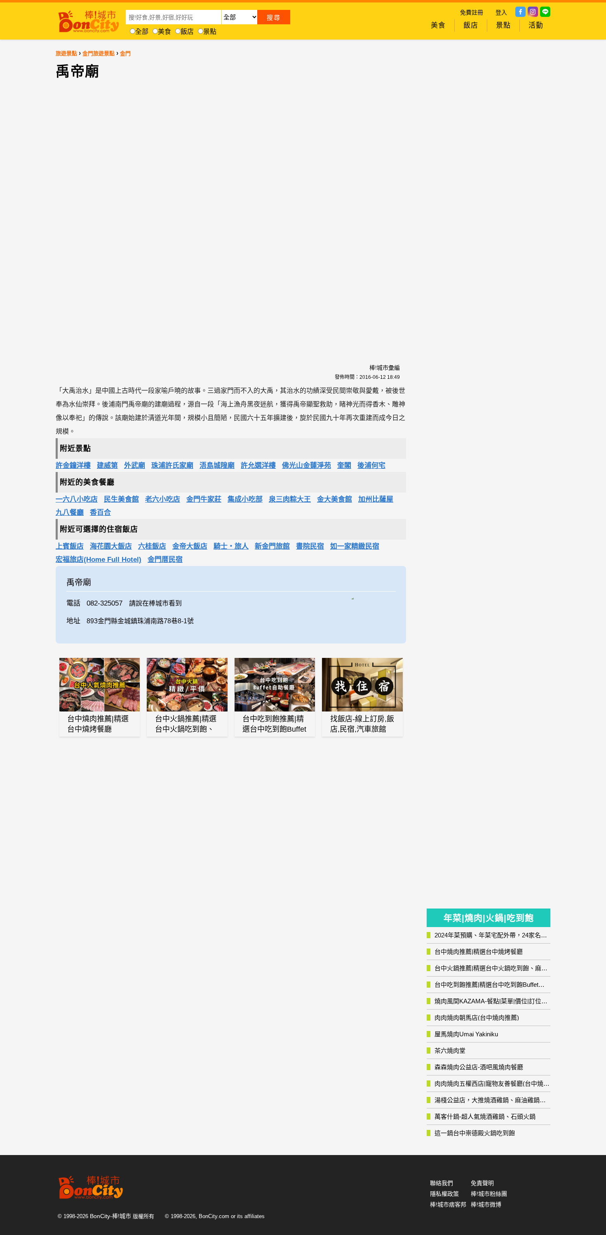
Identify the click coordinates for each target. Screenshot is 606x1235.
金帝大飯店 (189, 546)
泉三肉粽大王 (290, 499)
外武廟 (134, 466)
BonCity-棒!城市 (110, 1216)
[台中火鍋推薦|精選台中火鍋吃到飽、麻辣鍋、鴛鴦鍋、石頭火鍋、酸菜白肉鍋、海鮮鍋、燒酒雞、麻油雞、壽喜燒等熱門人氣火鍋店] (187, 684)
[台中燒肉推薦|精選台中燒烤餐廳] (99, 684)
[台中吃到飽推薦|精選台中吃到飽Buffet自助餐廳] (275, 684)
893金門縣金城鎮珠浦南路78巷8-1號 (140, 621)
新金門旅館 (272, 546)
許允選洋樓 (258, 466)
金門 (125, 53)
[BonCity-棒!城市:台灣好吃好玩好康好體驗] (89, 20)
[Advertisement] (161, 216)
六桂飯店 (152, 546)
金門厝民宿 (165, 559)
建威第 (107, 466)
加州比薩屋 (375, 499)
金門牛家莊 (203, 499)
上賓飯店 (70, 546)
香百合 (100, 513)
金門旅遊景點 (98, 53)
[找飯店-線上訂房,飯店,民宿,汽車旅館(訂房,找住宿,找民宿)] (362, 684)
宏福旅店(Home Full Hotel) (98, 559)
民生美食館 (121, 499)
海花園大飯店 (111, 546)
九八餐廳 (70, 513)
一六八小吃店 (77, 499)
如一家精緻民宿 (354, 546)
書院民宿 (310, 546)
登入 (501, 12)
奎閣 (344, 466)
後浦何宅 (371, 466)
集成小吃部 (245, 499)
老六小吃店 (162, 499)
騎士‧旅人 (231, 546)
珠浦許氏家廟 (172, 466)
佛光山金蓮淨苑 (306, 466)
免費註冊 (471, 12)
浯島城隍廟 (217, 466)
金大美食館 (334, 499)
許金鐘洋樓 (73, 466)
